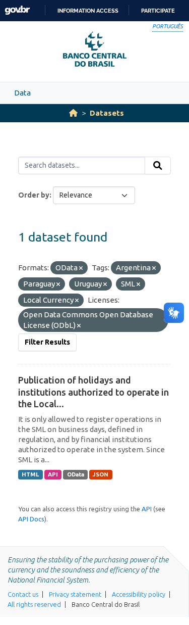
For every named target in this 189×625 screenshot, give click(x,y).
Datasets (107, 113)
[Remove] (81, 268)
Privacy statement (75, 594)
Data (22, 92)
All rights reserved (34, 604)
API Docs (31, 518)
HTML (30, 474)
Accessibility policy (138, 594)
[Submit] (158, 166)
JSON (100, 474)
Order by (33, 195)
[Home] (73, 113)
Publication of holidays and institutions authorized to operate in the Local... (93, 392)
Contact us (23, 594)
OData (75, 474)
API (53, 474)
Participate (158, 10)
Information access (87, 10)
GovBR (17, 10)
